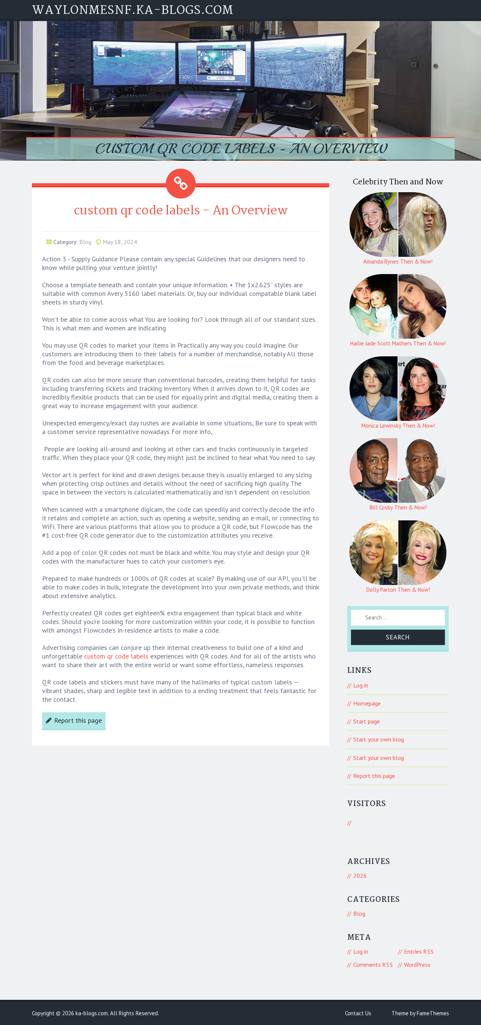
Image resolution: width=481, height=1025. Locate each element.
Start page (366, 721)
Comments (373, 964)
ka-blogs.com (92, 1013)
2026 (360, 875)
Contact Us (358, 1013)
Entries (419, 951)
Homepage (367, 703)
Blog (85, 242)
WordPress (417, 964)
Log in (360, 685)
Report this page (78, 720)
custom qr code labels (116, 656)
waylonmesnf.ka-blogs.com (132, 10)
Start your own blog (378, 739)
